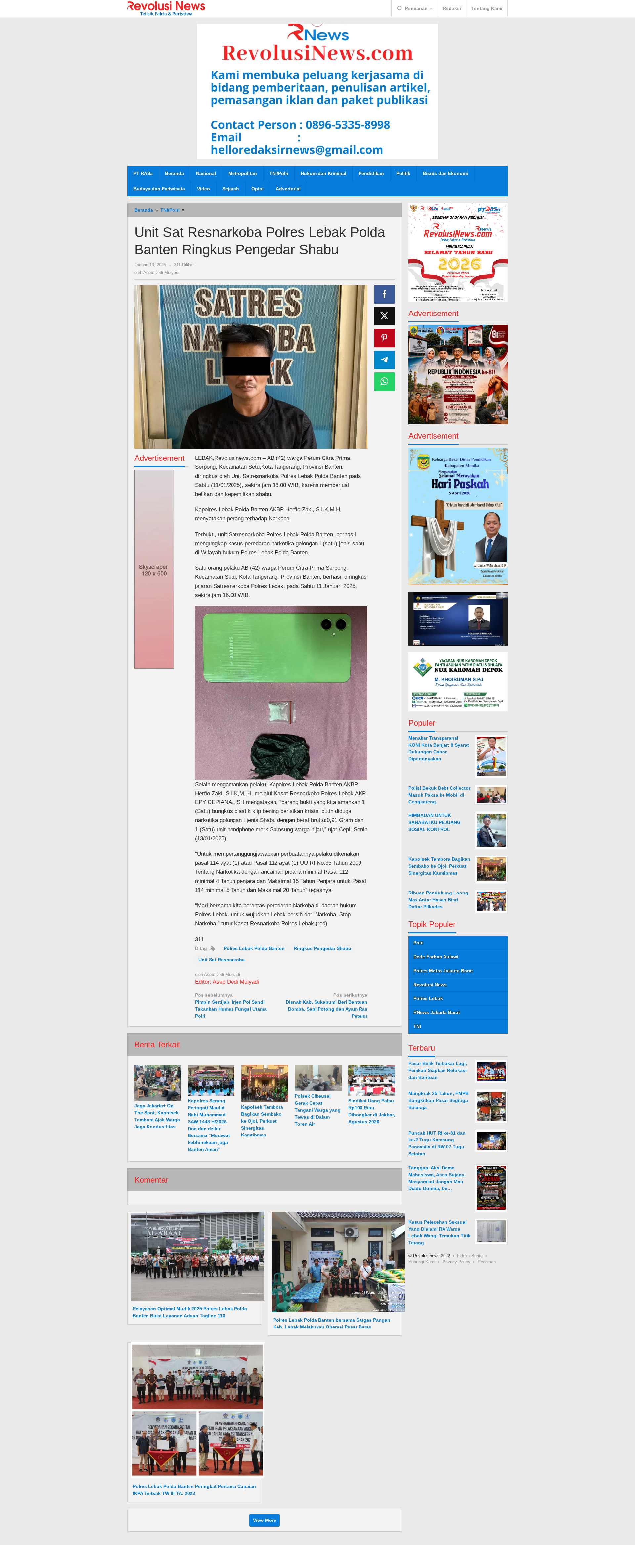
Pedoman (487, 1261)
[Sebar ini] (384, 294)
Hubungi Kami (421, 1261)
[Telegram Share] (384, 360)
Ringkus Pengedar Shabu (322, 948)
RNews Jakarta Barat (436, 1012)
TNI (417, 1026)
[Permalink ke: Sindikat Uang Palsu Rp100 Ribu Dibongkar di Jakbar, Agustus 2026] (371, 1080)
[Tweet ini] (384, 316)
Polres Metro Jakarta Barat (443, 970)
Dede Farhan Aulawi (435, 956)
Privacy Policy (456, 1261)
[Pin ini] (384, 338)
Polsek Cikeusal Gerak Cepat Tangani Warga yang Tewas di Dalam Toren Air (318, 1110)
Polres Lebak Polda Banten (254, 948)
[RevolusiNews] (166, 8)
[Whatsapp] (384, 381)
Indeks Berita (470, 1255)
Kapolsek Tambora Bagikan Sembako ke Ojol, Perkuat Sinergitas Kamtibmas (262, 1120)
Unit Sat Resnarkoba (221, 959)
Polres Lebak (428, 998)
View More (264, 1520)
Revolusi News (430, 984)
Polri (418, 942)
